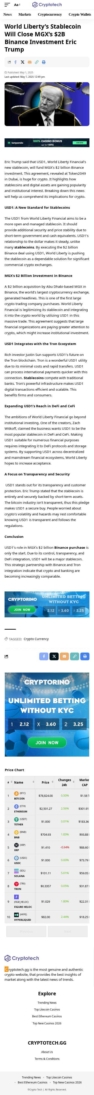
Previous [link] (26, 931)
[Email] (29, 62)
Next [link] (67, 931)
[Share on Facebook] (15, 62)
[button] (8, 5)
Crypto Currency (36, 639)
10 (8, 917)
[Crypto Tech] (47, 5)
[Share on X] (22, 62)
